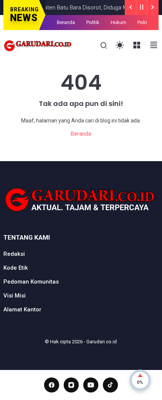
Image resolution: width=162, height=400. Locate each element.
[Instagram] (71, 384)
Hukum (118, 22)
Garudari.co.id (101, 341)
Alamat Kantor (22, 309)
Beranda (66, 22)
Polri (142, 22)
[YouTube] (90, 384)
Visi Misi (14, 295)
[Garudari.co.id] (37, 44)
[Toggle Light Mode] (120, 45)
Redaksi (14, 254)
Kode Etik (15, 267)
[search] (104, 45)
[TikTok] (110, 384)
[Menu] (137, 45)
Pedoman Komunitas (31, 281)
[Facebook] (51, 384)
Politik (92, 22)
